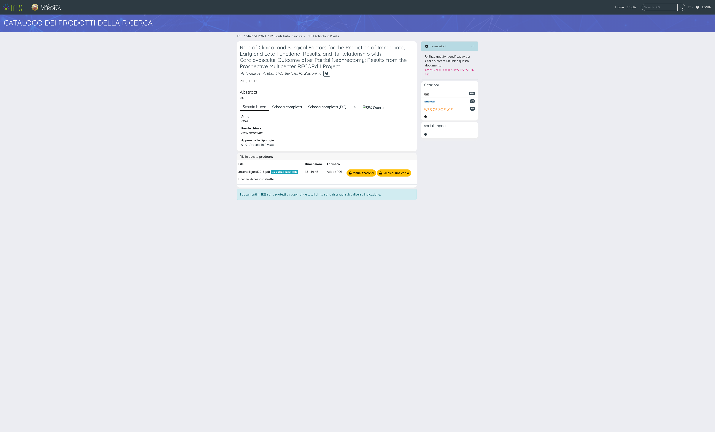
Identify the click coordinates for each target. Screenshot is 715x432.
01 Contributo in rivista (286, 36)
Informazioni (437, 46)
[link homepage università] (46, 7)
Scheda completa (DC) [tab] (327, 106)
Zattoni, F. (312, 73)
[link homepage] (13, 7)
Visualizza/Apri (363, 173)
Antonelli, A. (250, 73)
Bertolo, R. (293, 73)
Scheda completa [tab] (287, 106)
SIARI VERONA (256, 36)
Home (619, 7)
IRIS (239, 36)
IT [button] (689, 7)
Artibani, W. (272, 73)
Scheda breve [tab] (254, 106)
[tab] (354, 107)
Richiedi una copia (395, 173)
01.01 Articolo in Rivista (323, 36)
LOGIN (706, 7)
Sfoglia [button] (631, 7)
